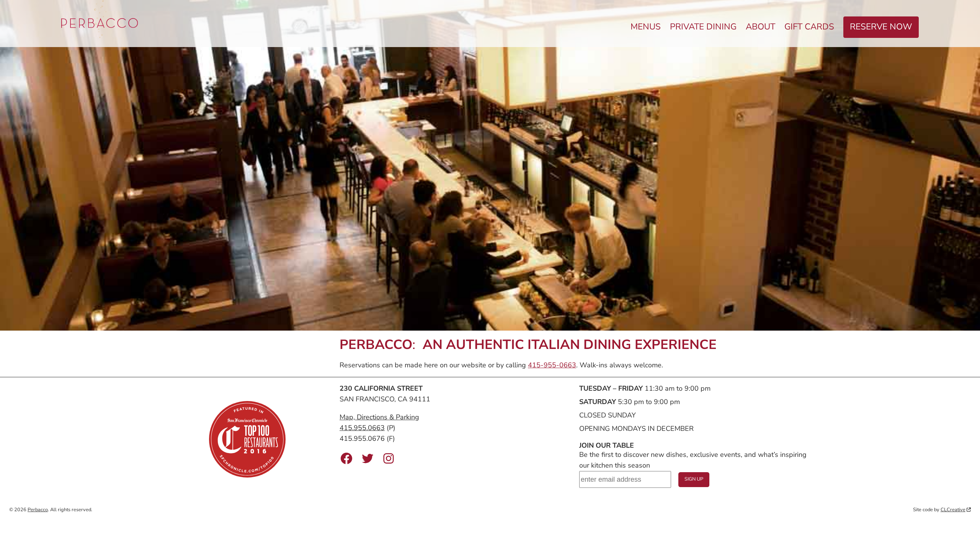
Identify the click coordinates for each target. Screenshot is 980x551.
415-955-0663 (552, 365)
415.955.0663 (362, 427)
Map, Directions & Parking (379, 417)
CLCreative (953, 509)
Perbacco (38, 509)
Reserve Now (881, 27)
